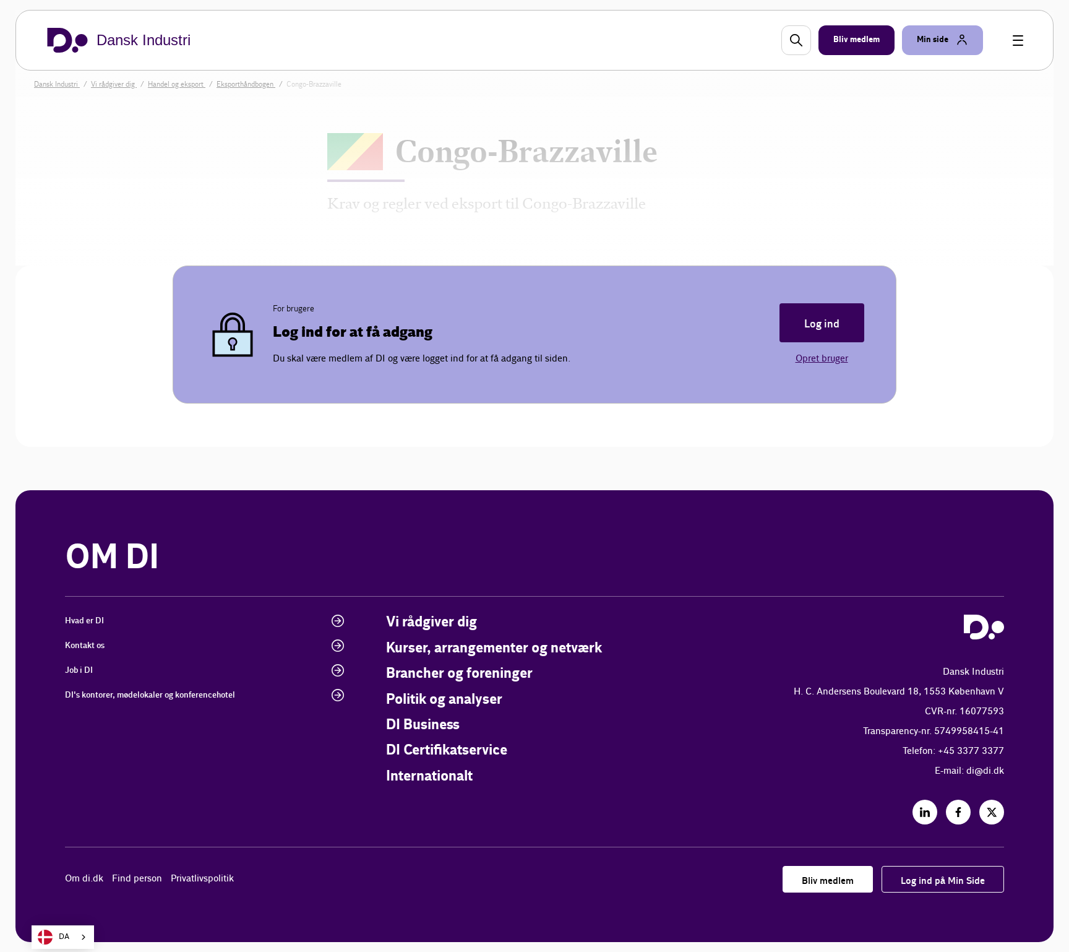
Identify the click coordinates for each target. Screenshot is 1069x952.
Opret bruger (822, 359)
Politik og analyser (444, 700)
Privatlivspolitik (202, 879)
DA (64, 936)
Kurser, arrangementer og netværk (494, 648)
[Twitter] (991, 812)
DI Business (423, 725)
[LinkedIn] (924, 812)
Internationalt (429, 776)
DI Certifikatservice (446, 750)
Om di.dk (84, 879)
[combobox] (63, 937)
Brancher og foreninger (459, 674)
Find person (137, 879)
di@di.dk (985, 771)
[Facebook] (958, 812)
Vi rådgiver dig (431, 622)
